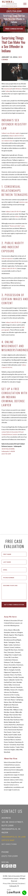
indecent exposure (7, 258)
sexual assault (8, 89)
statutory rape (23, 202)
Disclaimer (21, 883)
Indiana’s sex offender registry (11, 133)
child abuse (18, 89)
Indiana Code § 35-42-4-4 (13, 322)
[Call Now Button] (24, 893)
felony (17, 216)
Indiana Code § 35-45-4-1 (9, 268)
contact (4, 432)
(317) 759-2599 (14, 11)
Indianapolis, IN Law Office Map (14, 838)
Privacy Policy (7, 883)
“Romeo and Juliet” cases (16, 226)
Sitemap (14, 883)
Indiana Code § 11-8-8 (15, 136)
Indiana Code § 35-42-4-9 (13, 211)
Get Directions (9, 844)
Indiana (7, 91)
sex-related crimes (7, 141)
